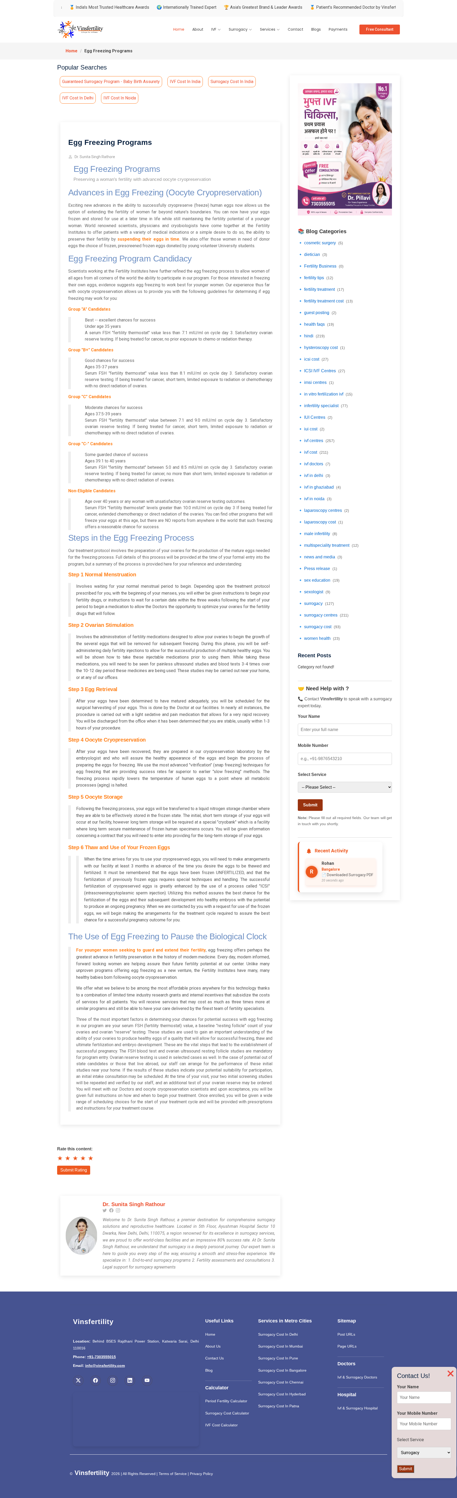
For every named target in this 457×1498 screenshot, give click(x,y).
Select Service (312, 774)
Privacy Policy (201, 1474)
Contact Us (214, 1358)
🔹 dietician (312, 254)
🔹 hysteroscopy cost (321, 347)
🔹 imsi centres (316, 382)
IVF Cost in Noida (119, 97)
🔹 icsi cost (313, 359)
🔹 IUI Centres (315, 417)
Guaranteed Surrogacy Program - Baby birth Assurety (111, 81)
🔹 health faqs (316, 324)
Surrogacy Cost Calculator (227, 1413)
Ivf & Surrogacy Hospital (357, 1408)
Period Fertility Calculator (226, 1401)
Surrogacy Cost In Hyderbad (282, 1394)
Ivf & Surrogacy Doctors (357, 1377)
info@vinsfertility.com (105, 1365)
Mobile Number (313, 745)
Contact (295, 29)
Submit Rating (73, 1170)
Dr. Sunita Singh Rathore (95, 157)
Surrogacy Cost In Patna (278, 1406)
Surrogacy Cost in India (232, 81)
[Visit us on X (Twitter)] (78, 1380)
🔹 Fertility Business (321, 266)
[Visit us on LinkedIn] (130, 1380)
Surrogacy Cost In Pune (278, 1358)
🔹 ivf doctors (314, 464)
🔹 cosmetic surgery (320, 243)
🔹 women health (319, 638)
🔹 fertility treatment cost (325, 301)
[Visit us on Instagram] (112, 1380)
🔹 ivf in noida (315, 499)
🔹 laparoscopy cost (320, 522)
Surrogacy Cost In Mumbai (280, 1346)
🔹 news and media (320, 557)
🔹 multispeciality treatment (328, 545)
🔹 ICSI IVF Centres (321, 371)
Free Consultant (379, 29)
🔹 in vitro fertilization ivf (325, 394)
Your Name (309, 716)
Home (178, 29)
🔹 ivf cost (313, 452)
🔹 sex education (319, 580)
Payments (338, 29)
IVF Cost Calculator (221, 1425)
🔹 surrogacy (316, 603)
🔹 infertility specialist (323, 405)
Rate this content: (75, 1149)
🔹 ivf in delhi (314, 475)
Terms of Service (173, 1474)
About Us (213, 1346)
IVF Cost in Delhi (77, 97)
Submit (310, 805)
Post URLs (346, 1334)
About (197, 29)
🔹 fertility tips (315, 277)
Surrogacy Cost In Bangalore (282, 1370)
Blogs (316, 29)
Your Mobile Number (417, 1413)
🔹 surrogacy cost (319, 626)
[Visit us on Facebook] (95, 1380)
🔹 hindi (311, 336)
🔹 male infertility (317, 533)
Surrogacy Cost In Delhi (278, 1334)
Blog (209, 1370)
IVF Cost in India (185, 81)
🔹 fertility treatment (321, 289)
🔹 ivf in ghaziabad (319, 487)
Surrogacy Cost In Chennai (280, 1382)
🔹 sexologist (314, 592)
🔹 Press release (317, 568)
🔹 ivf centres (316, 440)
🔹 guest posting (317, 312)
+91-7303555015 (101, 1357)
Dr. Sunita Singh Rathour (134, 1204)
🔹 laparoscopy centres (323, 510)
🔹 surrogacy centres (323, 615)
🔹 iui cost (311, 429)
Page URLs (347, 1346)
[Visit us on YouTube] (147, 1380)
